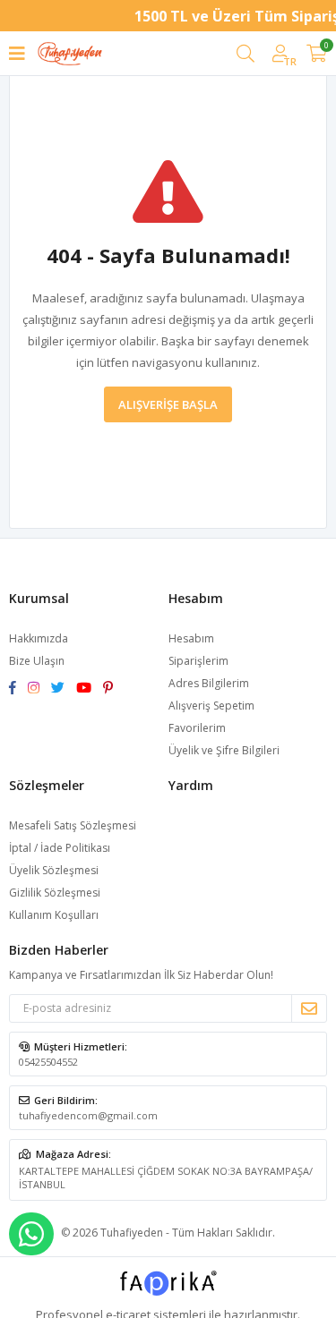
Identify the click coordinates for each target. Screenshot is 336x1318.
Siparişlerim (198, 660)
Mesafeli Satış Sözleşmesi (72, 825)
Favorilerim (197, 728)
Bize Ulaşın (37, 660)
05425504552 (48, 1061)
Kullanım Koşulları (54, 915)
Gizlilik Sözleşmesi (54, 892)
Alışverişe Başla (168, 404)
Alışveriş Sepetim (211, 705)
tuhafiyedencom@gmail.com (88, 1115)
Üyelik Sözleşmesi (54, 870)
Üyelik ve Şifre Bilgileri (224, 750)
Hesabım (191, 638)
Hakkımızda (38, 638)
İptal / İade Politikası (59, 847)
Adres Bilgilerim (208, 683)
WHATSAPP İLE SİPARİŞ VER (31, 1233)
